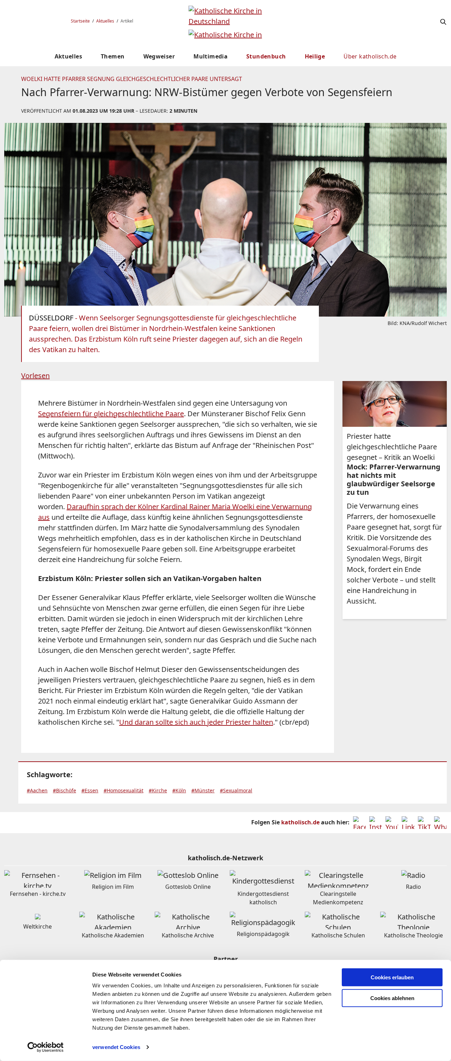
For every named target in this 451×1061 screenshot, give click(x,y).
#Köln (179, 790)
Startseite (80, 21)
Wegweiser (159, 56)
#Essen (89, 790)
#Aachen (37, 790)
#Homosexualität (123, 790)
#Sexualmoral (236, 790)
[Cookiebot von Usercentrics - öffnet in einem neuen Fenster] (45, 1047)
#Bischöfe (64, 790)
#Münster (203, 790)
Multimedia (210, 56)
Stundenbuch (266, 56)
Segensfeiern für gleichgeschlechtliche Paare (111, 413)
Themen (112, 56)
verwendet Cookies (116, 1047)
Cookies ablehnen (392, 998)
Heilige (315, 56)
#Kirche (158, 790)
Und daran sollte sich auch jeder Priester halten (196, 722)
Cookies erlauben (392, 977)
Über (370, 56)
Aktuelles (105, 21)
